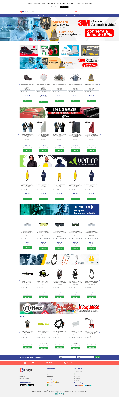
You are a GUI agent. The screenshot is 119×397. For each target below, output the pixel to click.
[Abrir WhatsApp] (116, 394)
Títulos (51, 363)
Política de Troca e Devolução (26, 380)
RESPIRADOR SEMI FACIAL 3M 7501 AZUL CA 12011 (75, 85)
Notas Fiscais (71, 363)
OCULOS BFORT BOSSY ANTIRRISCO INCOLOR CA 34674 (27, 232)
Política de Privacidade (24, 378)
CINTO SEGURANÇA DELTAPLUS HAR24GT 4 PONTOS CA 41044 (59, 282)
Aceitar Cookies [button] (64, 6)
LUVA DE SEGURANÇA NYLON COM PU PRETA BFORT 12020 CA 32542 (59, 135)
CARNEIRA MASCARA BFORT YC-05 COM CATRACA (59, 332)
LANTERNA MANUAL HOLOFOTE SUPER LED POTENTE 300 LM (43, 282)
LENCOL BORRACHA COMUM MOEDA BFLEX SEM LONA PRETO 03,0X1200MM (75, 135)
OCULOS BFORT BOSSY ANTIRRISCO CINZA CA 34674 (59, 232)
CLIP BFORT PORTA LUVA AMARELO (43, 332)
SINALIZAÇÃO (50, 376)
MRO (48, 374)
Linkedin (77, 380)
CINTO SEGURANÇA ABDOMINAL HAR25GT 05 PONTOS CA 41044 (75, 282)
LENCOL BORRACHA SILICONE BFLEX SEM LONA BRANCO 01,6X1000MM (43, 135)
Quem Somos (22, 376)
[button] (58, 42)
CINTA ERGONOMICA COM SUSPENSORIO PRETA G (27, 332)
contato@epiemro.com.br (81, 374)
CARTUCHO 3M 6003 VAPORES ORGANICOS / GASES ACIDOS (91, 85)
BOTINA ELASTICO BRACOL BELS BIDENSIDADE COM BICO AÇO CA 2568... (27, 86)
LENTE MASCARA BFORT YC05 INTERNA (75, 332)
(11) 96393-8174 (95, 12)
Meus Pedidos (31, 363)
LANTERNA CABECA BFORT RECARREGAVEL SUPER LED (27, 282)
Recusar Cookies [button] (55, 6)
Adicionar (28, 100)
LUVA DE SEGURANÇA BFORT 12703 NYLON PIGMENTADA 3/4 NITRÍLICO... (27, 135)
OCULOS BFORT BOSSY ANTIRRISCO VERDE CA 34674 (75, 232)
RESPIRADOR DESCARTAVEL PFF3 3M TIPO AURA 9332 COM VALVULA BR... (43, 86)
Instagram (78, 376)
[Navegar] (2, 28)
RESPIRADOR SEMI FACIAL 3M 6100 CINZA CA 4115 (59, 85)
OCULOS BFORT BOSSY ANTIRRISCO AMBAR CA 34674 (43, 232)
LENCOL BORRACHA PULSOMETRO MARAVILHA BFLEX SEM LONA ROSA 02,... (91, 135)
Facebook (78, 378)
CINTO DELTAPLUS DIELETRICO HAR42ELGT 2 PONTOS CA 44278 (91, 282)
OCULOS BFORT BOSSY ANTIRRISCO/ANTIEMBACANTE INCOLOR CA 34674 (91, 232)
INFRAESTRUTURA (50, 372)
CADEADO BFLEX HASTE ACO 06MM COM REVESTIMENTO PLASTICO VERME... (91, 332)
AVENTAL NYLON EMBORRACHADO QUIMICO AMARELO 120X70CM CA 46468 (27, 184)
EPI (47, 371)
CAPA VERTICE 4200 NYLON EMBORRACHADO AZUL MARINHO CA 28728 (44, 184)
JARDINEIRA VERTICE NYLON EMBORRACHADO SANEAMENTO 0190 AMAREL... (59, 184)
